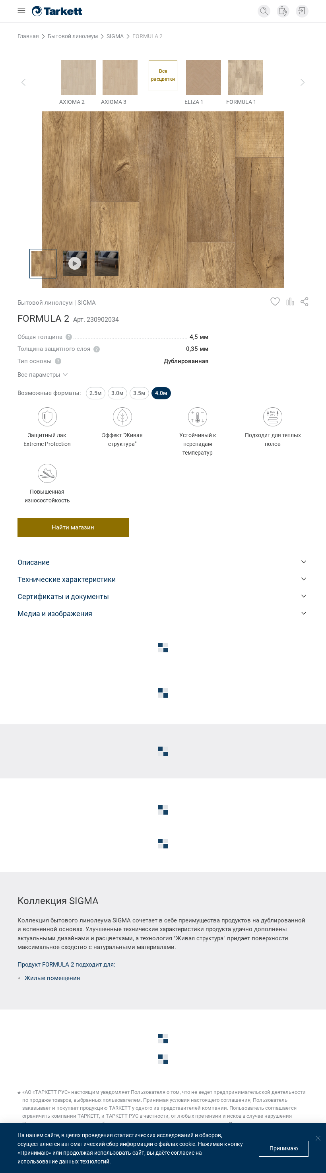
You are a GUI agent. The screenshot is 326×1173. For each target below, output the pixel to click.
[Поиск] (264, 11)
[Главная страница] (57, 11)
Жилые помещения (52, 978)
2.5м (95, 393)
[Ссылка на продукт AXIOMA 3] (120, 77)
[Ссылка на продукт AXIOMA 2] (78, 77)
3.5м (139, 393)
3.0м (117, 393)
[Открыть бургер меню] (21, 11)
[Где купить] (283, 11)
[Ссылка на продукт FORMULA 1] (245, 77)
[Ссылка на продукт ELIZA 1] (203, 77)
